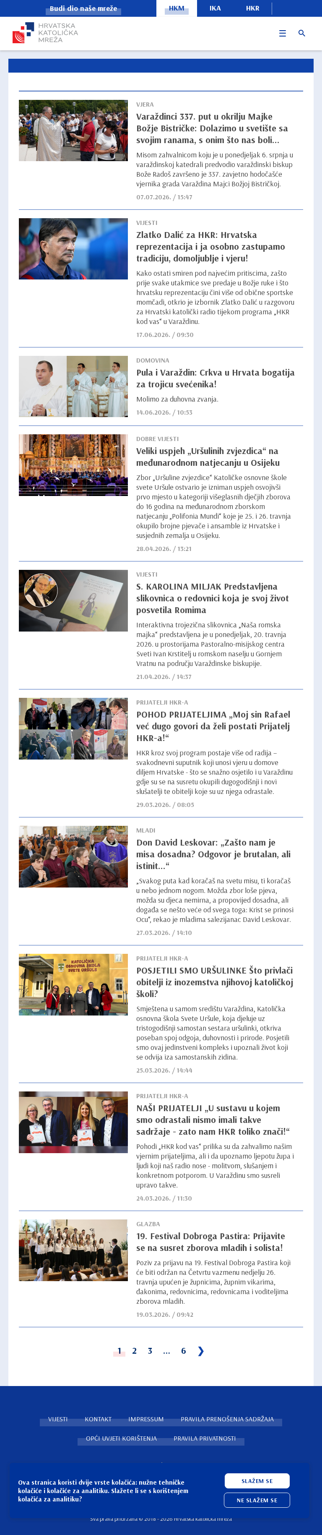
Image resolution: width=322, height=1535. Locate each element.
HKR (253, 8)
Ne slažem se (257, 1500)
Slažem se (257, 1481)
